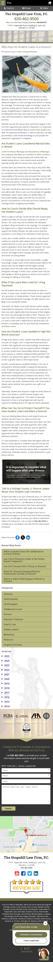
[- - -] (3, 3)
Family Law (10, 624)
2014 (5, 706)
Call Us (10, 8)
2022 (5, 670)
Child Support (11, 604)
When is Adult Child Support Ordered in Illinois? (24, 580)
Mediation (9, 634)
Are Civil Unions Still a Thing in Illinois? (25, 566)
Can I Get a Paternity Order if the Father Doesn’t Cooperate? (24, 560)
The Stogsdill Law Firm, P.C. (26, 14)
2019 (5, 683)
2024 (5, 660)
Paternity (9, 639)
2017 (5, 692)
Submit (8, 808)
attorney (40, 133)
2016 (5, 697)
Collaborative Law (13, 609)
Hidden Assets (11, 629)
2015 (5, 701)
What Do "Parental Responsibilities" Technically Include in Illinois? (22, 572)
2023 (5, 665)
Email (27, 8)
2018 (5, 688)
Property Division (30, 52)
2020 (5, 679)
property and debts (14, 154)
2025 (5, 656)
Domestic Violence (13, 619)
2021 (5, 674)
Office (45, 8)
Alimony (8, 594)
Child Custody (11, 599)
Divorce (8, 614)
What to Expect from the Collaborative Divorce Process (23, 552)
